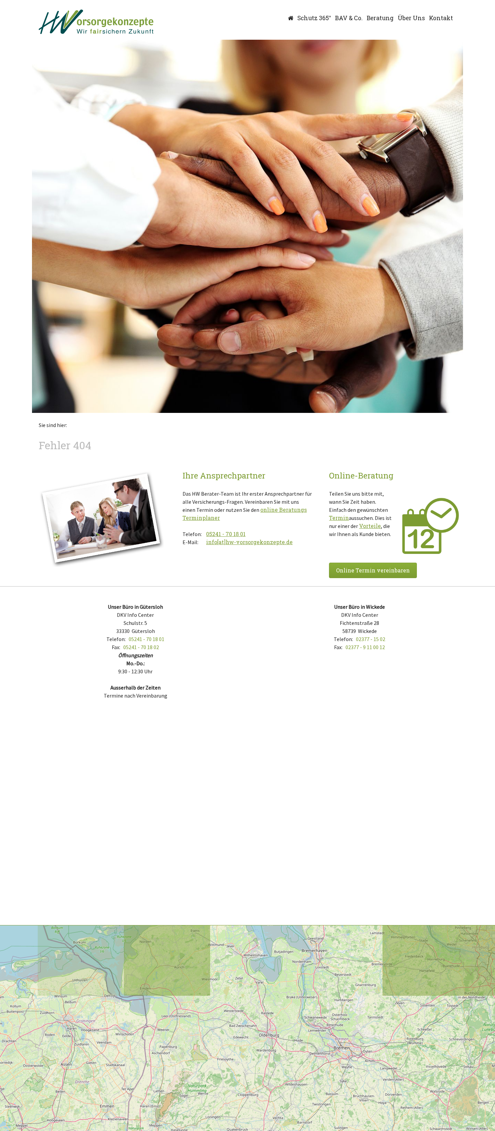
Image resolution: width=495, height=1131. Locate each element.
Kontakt (441, 18)
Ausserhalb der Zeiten (135, 687)
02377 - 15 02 (370, 639)
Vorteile (370, 525)
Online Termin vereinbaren (373, 570)
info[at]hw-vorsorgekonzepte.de (249, 541)
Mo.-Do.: (135, 663)
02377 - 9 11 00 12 (365, 647)
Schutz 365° (314, 18)
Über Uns (411, 18)
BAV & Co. (349, 18)
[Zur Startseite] (290, 18)
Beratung (380, 18)
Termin (339, 517)
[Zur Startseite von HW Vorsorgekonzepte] (96, 22)
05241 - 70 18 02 (141, 647)
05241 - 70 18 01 (225, 533)
